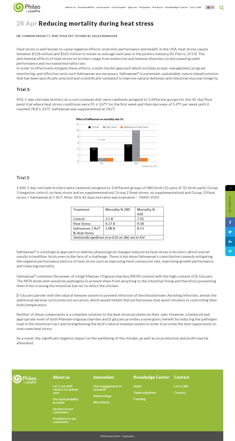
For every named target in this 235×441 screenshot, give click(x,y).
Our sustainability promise (65, 401)
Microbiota (101, 402)
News (138, 386)
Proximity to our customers (65, 420)
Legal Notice (128, 436)
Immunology (102, 396)
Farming (139, 399)
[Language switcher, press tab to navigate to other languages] (210, 7)
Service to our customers (63, 410)
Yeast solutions (145, 392)
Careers (180, 392)
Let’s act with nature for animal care (65, 389)
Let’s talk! (181, 386)
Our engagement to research (107, 388)
